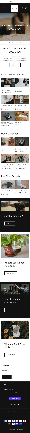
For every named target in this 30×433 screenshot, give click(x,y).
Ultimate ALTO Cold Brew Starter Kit (6, 106)
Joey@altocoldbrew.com (15, 393)
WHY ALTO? (15, 65)
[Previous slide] (9, 42)
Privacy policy (12, 429)
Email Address (6, 370)
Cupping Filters (18, 122)
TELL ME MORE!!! (11, 354)
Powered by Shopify (16, 427)
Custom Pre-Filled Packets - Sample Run (7, 191)
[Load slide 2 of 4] (14, 43)
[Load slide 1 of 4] (12, 43)
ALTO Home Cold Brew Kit (6, 148)
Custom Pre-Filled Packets (21, 190)
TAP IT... (9, 310)
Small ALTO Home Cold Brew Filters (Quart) (21, 148)
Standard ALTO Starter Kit (20, 89)
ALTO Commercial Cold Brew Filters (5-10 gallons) (7, 89)
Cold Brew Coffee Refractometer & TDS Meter (7, 123)
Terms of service (19, 429)
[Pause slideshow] (28, 42)
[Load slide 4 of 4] (18, 43)
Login (4, 384)
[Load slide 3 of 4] (16, 43)
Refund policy (25, 427)
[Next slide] (20, 42)
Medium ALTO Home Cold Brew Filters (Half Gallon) (8, 165)
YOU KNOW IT (11, 273)
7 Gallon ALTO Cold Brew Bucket (20, 106)
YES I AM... (10, 223)
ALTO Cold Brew (9, 427)
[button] (3, 8)
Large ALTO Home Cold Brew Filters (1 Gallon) (21, 165)
